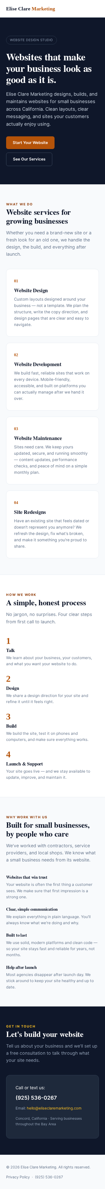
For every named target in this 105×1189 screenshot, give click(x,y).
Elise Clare (30, 8)
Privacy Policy (18, 1177)
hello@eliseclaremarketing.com (54, 1108)
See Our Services (29, 159)
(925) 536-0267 (49, 1177)
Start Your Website (30, 142)
